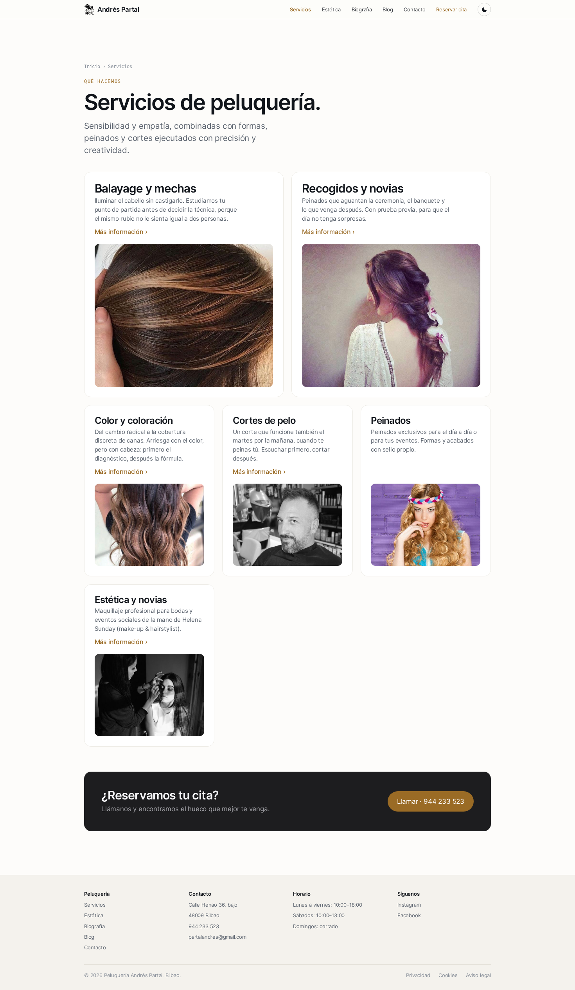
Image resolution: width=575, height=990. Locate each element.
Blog (388, 9)
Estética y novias (131, 599)
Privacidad (418, 975)
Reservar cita (451, 9)
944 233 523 (204, 926)
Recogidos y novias (353, 188)
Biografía (362, 9)
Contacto (414, 9)
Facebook (409, 915)
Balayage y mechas (145, 188)
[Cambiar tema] (484, 9)
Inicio (92, 66)
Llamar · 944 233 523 (430, 801)
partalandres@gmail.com (217, 937)
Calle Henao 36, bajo (213, 905)
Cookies (448, 975)
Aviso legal (478, 975)
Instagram (408, 905)
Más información (119, 232)
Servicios (300, 9)
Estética (331, 9)
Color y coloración (134, 420)
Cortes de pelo (264, 420)
